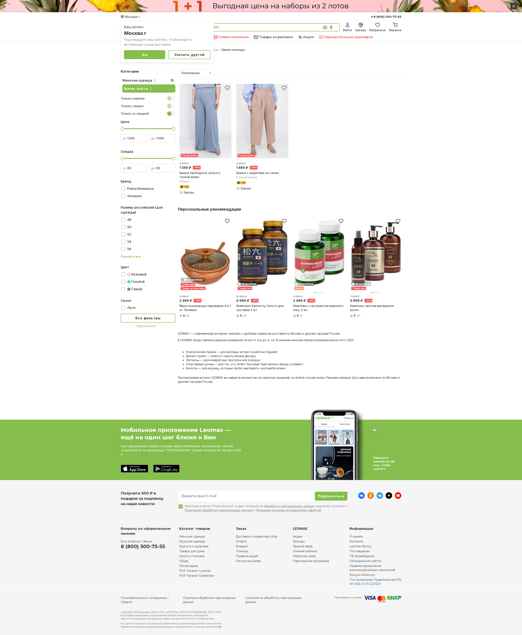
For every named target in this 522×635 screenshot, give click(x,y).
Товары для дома (191, 551)
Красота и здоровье (194, 546)
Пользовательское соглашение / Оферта (144, 600)
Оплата (241, 541)
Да (144, 55)
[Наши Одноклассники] (370, 498)
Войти (347, 30)
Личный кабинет (305, 551)
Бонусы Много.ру (362, 575)
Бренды (299, 541)
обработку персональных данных (289, 506)
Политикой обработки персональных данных (218, 510)
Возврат (242, 546)
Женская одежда (192, 536)
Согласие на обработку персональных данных (273, 600)
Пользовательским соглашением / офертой (288, 510)
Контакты (356, 541)
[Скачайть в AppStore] (134, 469)
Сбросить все (146, 326)
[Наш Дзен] (389, 498)
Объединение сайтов (365, 561)
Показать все (131, 256)
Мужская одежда (192, 541)
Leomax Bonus (360, 546)
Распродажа (188, 566)
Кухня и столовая (192, 556)
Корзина (395, 30)
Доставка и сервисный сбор (257, 536)
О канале (356, 536)
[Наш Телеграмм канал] (379, 498)
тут (219, 626)
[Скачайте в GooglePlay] (166, 469)
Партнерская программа (311, 561)
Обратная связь (304, 556)
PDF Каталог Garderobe (196, 575)
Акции (297, 536)
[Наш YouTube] (398, 498)
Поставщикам (359, 551)
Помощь (242, 551)
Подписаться (331, 496)
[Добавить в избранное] (227, 87)
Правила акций (247, 556)
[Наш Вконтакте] (361, 498)
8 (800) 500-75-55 (387, 17)
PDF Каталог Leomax (194, 571)
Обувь (183, 561)
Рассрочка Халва (248, 561)
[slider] (122, 129)
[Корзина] (395, 24)
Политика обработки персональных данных (209, 600)
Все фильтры (148, 318)
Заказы (360, 30)
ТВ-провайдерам (362, 556)
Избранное (377, 30)
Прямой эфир (303, 546)
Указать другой (189, 55)
